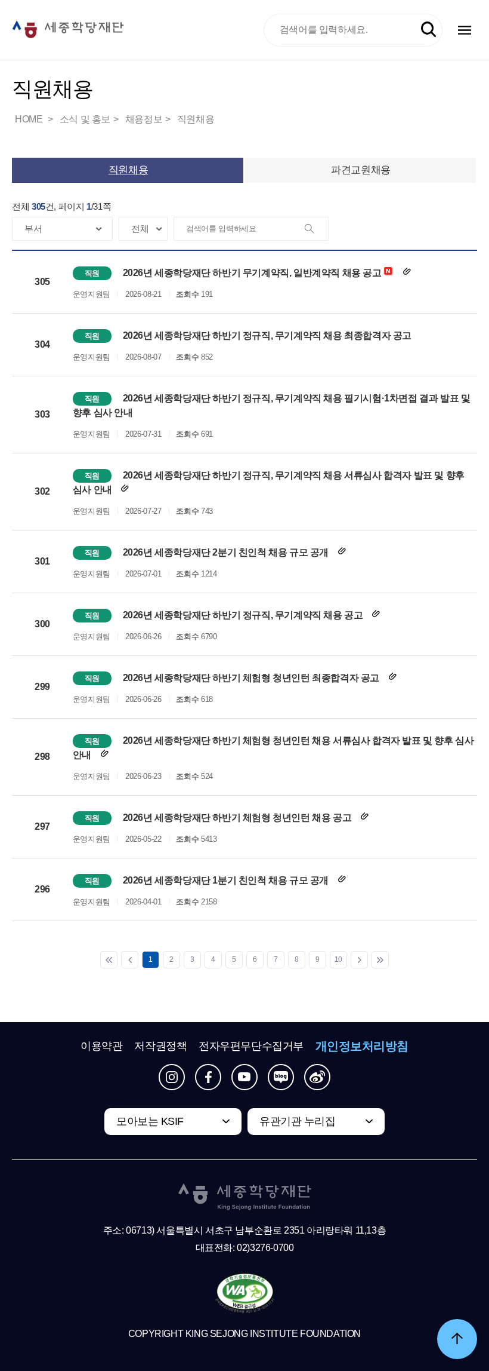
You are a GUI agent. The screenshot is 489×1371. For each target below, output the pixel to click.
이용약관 (101, 1046)
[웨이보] (317, 1077)
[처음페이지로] (108, 959)
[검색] (316, 229)
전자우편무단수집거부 (251, 1046)
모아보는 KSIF (150, 1121)
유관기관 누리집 (297, 1121)
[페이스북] (208, 1077)
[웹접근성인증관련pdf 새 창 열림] (244, 1294)
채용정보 (143, 119)
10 (338, 959)
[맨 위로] (457, 1339)
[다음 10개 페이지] (359, 959)
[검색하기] (428, 30)
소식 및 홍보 (85, 119)
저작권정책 (160, 1046)
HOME (30, 119)
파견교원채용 (360, 170)
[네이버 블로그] (281, 1077)
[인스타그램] (172, 1077)
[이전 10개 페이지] (129, 959)
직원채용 (195, 119)
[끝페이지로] (380, 959)
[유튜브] (244, 1077)
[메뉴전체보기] (464, 30)
